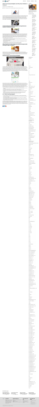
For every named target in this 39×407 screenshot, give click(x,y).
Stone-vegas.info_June (31, 333)
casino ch (30, 111)
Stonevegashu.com (31, 362)
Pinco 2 (29, 236)
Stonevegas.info (30, 347)
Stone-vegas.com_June (31, 332)
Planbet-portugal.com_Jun (32, 255)
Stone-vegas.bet (31, 327)
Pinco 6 (29, 241)
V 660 (29, 380)
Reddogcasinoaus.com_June (32, 299)
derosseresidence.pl (31, 128)
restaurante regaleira (31, 300)
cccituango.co (30, 117)
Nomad (29, 213)
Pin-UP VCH (30, 231)
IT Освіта (30, 169)
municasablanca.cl (31, 206)
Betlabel (30, 95)
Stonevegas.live (30, 348)
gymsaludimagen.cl (31, 158)
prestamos (30, 294)
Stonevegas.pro (30, 352)
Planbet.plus (30, 264)
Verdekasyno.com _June (32, 381)
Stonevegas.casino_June (32, 342)
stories (29, 372)
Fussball (30, 150)
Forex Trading (30, 148)
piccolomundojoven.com (32, 221)
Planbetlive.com (31, 269)
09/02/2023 (34, 394)
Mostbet (30, 201)
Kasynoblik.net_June (31, 179)
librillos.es (30, 187)
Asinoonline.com (31, 93)
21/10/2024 (8, 394)
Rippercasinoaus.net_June (32, 304)
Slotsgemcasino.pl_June (32, 314)
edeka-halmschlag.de (31, 133)
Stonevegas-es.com (31, 338)
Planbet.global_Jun (31, 260)
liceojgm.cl (30, 188)
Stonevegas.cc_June (31, 343)
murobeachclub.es (31, 207)
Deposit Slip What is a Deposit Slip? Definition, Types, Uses (6, 393)
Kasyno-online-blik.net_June (32, 178)
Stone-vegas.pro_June (31, 337)
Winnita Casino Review (31, 384)
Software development (31, 319)
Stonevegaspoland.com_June (32, 371)
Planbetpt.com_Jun (31, 274)
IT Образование (30, 168)
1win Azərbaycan (31, 67)
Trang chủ (24, 1)
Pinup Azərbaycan (31, 244)
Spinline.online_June (31, 323)
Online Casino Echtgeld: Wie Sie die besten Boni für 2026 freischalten (34, 24)
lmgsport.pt (30, 189)
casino (29, 110)
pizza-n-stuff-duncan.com (32, 251)
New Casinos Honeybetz (31, 208)
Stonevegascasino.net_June (32, 356)
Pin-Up (29, 222)
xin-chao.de (30, 385)
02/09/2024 (17, 394)
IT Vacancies (30, 167)
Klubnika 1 (30, 182)
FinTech (29, 145)
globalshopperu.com (31, 154)
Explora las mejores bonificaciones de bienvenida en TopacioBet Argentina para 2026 (34, 37)
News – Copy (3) (31, 212)
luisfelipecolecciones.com (32, 192)
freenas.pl (30, 149)
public (29, 295)
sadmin (12, 6)
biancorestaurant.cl (31, 98)
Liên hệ (35, 1)
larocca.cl (30, 183)
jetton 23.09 (30, 172)
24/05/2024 (25, 394)
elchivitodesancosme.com (32, 136)
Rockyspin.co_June (31, 307)
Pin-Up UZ (30, 230)
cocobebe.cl (30, 124)
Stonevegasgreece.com (31, 361)
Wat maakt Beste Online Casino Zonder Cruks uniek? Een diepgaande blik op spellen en (34, 49)
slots (29, 313)
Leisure (29, 184)
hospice (30, 159)
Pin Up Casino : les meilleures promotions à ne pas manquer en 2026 (34, 28)
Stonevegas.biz (30, 341)
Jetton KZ (30, 173)
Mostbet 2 (30, 202)
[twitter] (4, 106)
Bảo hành (32, 1)
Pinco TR (30, 242)
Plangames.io (30, 278)
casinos (29, 116)
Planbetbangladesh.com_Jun (32, 266)
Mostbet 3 (30, 203)
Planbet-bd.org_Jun (31, 254)
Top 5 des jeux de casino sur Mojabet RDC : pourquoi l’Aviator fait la (34, 41)
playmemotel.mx (31, 285)
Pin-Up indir (30, 225)
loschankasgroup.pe (31, 191)
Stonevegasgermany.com (32, 360)
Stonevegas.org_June (31, 351)
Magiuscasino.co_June (31, 194)
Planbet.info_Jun (31, 261)
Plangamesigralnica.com (32, 280)
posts (29, 290)
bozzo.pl (30, 107)
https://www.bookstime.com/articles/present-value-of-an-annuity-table (11, 101)
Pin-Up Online (30, 226)
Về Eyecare (28, 1)
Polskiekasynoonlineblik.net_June (33, 288)
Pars (29, 218)
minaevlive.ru (30, 198)
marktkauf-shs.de (31, 197)
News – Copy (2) (31, 211)
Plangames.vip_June (31, 279)
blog (29, 101)
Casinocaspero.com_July (32, 115)
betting (29, 97)
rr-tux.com (30, 308)
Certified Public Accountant (9, 17)
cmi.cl (29, 123)
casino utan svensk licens (32, 112)
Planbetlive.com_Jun (31, 270)
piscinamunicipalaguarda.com (32, 250)
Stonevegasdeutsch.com (32, 357)
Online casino (30, 216)
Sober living (30, 318)
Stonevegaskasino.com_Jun (32, 366)
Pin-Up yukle (30, 232)
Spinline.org (30, 324)
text (29, 375)
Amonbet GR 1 (30, 88)
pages (29, 217)
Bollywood (30, 105)
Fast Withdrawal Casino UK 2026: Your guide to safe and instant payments (34, 16)
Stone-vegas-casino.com (32, 326)
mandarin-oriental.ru (31, 196)
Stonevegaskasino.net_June (32, 367)
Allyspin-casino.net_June (32, 86)
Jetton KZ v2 (30, 174)
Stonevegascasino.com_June (32, 355)
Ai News (29, 83)
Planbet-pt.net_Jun (31, 256)
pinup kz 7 (30, 249)
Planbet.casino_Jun (31, 259)
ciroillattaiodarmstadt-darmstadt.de (31, 120)
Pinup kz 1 (30, 246)
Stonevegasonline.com (31, 370)
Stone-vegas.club (31, 331)
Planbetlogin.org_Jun (31, 273)
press (29, 293)
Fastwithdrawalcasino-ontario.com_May (31, 141)
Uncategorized (30, 377)
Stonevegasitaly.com (31, 365)
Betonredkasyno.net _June (32, 96)
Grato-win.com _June (31, 155)
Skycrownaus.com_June (32, 312)
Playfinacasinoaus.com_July (32, 283)
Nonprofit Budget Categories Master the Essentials (32, 393)
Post (29, 289)
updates (30, 379)
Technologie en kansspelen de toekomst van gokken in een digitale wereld (34, 33)
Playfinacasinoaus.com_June (32, 284)
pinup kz (30, 245)
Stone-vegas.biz (31, 328)
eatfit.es (30, 132)
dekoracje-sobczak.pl (31, 127)
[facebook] (3, 106)
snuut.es (30, 317)
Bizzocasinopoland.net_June (32, 100)
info (29, 165)
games (29, 153)
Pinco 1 (29, 235)
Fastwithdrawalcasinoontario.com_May (33, 143)
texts (29, 376)
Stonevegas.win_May (31, 353)
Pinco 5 (29, 240)
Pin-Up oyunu (30, 227)
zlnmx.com (30, 386)
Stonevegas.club (31, 346)
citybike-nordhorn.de (31, 122)
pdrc (29, 220)
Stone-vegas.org (31, 336)
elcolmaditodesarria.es (31, 137)
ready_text (30, 298)
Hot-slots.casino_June (31, 160)
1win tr (29, 68)
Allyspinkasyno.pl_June (31, 87)
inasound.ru (30, 164)
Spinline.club (30, 322)
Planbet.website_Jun (31, 265)
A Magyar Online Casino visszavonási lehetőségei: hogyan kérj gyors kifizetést (34, 45)
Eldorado (30, 138)
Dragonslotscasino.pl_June (32, 131)
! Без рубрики (30, 58)
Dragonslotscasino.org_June (32, 129)
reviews (29, 303)
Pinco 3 (29, 237)
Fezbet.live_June (31, 144)
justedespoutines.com (31, 177)
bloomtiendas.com (31, 102)
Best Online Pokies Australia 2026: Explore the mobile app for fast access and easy (34, 20)
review (29, 302)
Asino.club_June (31, 92)
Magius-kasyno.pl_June (31, 193)
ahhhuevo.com (30, 82)
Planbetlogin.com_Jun (31, 271)
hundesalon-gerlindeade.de (32, 163)
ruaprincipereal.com (31, 309)
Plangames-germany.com (32, 275)
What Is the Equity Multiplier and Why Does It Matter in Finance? (23, 393)
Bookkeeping (4, 6)
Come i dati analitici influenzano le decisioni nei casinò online (33, 54)
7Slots (29, 81)
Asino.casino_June (31, 91)
